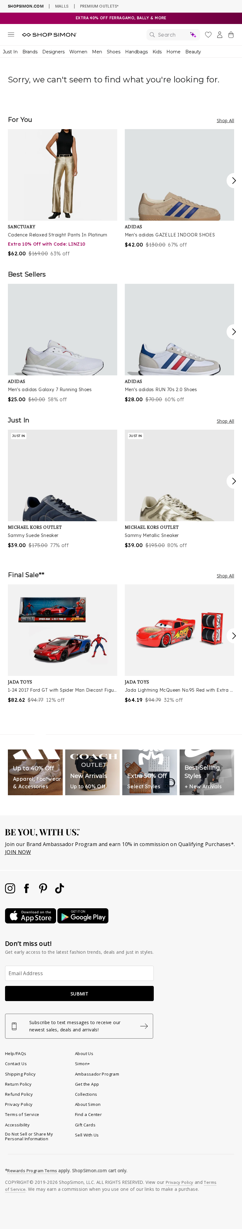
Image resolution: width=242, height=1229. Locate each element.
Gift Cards (85, 1125)
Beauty (193, 52)
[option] (62, 193)
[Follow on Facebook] (27, 891)
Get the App (87, 1084)
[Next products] (234, 180)
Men (97, 52)
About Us (84, 1053)
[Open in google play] (82, 921)
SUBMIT (79, 994)
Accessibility (17, 1125)
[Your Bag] (231, 36)
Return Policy (18, 1084)
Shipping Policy (20, 1074)
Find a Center (88, 1114)
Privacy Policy (19, 1104)
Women (78, 52)
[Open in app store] (31, 921)
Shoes (113, 52)
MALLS (62, 6)
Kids (157, 52)
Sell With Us (87, 1135)
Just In (10, 52)
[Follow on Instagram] (10, 891)
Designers (53, 52)
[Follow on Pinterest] (43, 891)
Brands (29, 52)
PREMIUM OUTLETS (99, 6)
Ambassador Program (97, 1074)
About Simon (88, 1104)
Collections (86, 1094)
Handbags (136, 52)
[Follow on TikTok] (60, 891)
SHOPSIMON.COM (25, 6)
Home (173, 52)
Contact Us (16, 1063)
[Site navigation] (11, 35)
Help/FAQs (15, 1053)
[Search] (173, 34)
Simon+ (82, 1063)
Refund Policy (19, 1094)
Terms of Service (22, 1114)
